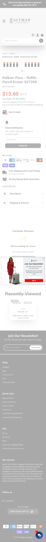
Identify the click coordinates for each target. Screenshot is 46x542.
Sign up (34, 280)
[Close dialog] (43, 258)
